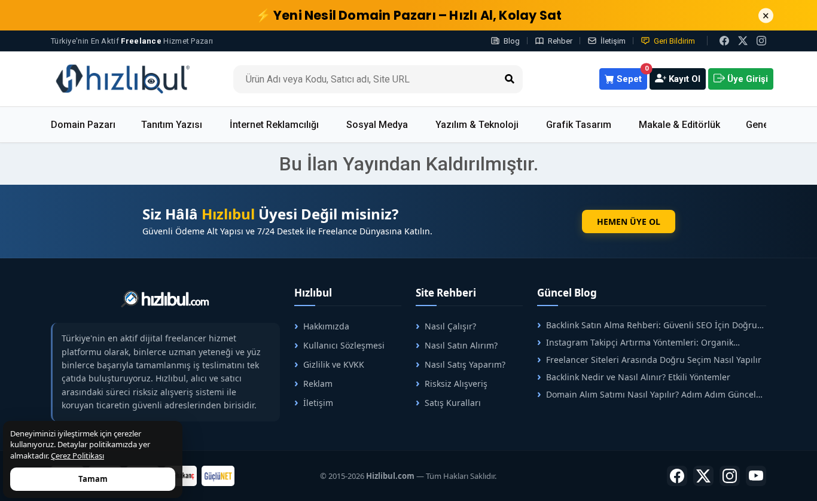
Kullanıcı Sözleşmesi (344, 345)
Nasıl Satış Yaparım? (465, 364)
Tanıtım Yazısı (171, 124)
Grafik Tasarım (578, 124)
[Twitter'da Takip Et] (703, 476)
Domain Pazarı (83, 124)
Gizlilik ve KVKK (333, 364)
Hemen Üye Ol (628, 221)
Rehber (560, 40)
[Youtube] (756, 476)
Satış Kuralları (453, 402)
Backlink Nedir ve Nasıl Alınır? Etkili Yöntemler (638, 377)
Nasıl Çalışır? (450, 326)
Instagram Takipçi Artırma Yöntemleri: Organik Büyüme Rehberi (635, 342)
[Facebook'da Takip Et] (677, 476)
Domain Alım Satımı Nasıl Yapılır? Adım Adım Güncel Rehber (646, 394)
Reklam (318, 383)
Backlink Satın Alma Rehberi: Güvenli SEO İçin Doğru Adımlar (647, 325)
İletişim (613, 40)
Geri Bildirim (674, 40)
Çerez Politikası (77, 455)
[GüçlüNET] (218, 475)
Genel (758, 124)
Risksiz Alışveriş (456, 383)
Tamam (93, 478)
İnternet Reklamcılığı (274, 124)
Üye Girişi (746, 79)
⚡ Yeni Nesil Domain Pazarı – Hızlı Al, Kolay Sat (408, 15)
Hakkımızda (326, 326)
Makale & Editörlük (679, 124)
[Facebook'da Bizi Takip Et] (724, 40)
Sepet (630, 76)
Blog (512, 40)
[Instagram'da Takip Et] (761, 40)
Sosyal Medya (377, 124)
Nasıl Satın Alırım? (461, 345)
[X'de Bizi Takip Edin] (743, 40)
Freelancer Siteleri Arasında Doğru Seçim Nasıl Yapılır (653, 359)
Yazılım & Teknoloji (477, 124)
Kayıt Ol (683, 79)
